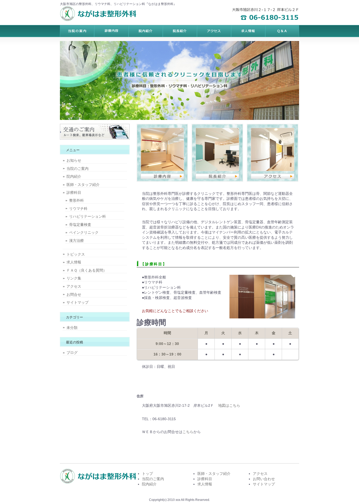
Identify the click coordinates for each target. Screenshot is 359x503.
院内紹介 (73, 176)
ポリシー (248, 31)
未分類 (72, 328)
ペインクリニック (84, 232)
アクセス (73, 286)
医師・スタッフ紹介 (83, 184)
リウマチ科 (78, 208)
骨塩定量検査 (80, 224)
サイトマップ (77, 302)
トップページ (77, 31)
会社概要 (282, 31)
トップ (147, 473)
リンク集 (73, 278)
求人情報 (73, 262)
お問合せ (73, 294)
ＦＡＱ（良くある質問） (86, 270)
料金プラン (111, 31)
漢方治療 (76, 240)
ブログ (72, 352)
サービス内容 (145, 31)
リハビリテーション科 (87, 216)
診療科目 (73, 192)
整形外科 (76, 200)
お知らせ (73, 160)
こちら (187, 432)
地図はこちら (229, 405)
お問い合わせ (264, 479)
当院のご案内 (77, 168)
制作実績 (179, 31)
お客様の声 (214, 31)
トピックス (75, 254)
